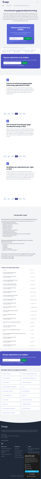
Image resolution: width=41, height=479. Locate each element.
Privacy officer (5, 399)
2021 (24, 113)
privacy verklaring (23, 40)
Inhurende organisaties (6, 454)
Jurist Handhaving (25, 391)
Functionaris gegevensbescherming (29, 373)
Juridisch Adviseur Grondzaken (9, 412)
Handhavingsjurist (6, 378)
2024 (12, 113)
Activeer (27, 38)
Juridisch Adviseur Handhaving (9, 408)
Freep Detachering (18, 450)
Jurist (23, 386)
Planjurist (24, 395)
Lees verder (31, 462)
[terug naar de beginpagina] (3, 5)
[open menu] (37, 2)
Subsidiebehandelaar (26, 404)
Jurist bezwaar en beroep (8, 391)
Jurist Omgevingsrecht (7, 395)
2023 (16, 113)
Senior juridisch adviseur (27, 399)
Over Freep (17, 448)
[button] (32, 476)
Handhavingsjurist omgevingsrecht (29, 378)
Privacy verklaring (18, 455)
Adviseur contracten (7, 373)
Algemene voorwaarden (19, 457)
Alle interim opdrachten (6, 448)
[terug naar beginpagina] (20, 426)
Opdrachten (8, 5)
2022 (20, 113)
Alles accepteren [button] (32, 471)
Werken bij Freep (18, 453)
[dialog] (32, 466)
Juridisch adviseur (6, 382)
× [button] (38, 454)
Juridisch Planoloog (26, 408)
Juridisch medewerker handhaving (9, 386)
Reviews (3, 456)
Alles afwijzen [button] (32, 474)
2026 (5, 113)
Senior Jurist (5, 404)
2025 (9, 113)
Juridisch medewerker (26, 382)
